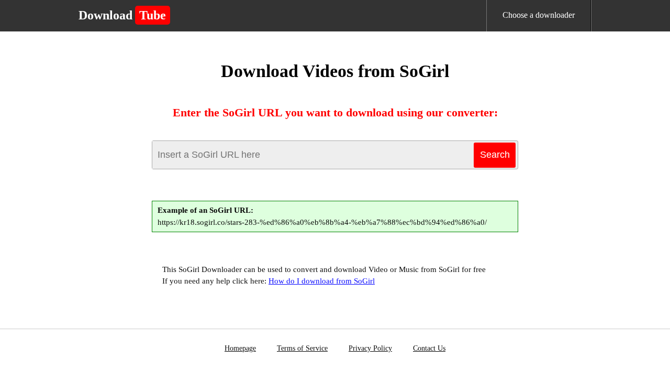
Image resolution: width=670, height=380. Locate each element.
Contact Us (429, 348)
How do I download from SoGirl (322, 281)
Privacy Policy (370, 348)
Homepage (240, 348)
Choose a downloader (538, 14)
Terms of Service (302, 348)
